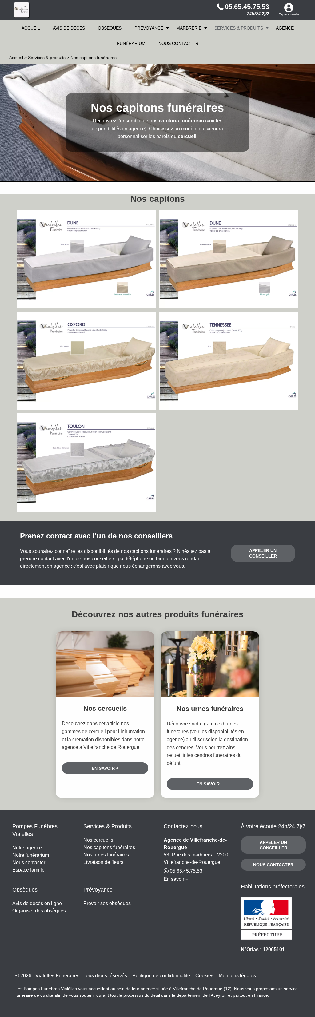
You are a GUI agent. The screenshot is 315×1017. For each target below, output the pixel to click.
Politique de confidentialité (161, 975)
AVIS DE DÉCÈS (69, 28)
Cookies (204, 975)
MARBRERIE (188, 28)
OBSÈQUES (110, 28)
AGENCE (285, 28)
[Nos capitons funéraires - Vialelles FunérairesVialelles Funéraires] (22, 10)
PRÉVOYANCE (148, 28)
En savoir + (105, 768)
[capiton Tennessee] (228, 361)
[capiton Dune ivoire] (228, 259)
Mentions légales (237, 975)
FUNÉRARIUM (131, 43)
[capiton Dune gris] (86, 259)
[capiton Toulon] (86, 462)
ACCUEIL (31, 28)
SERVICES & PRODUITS (238, 28)
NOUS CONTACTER (178, 43)
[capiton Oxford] (86, 361)
